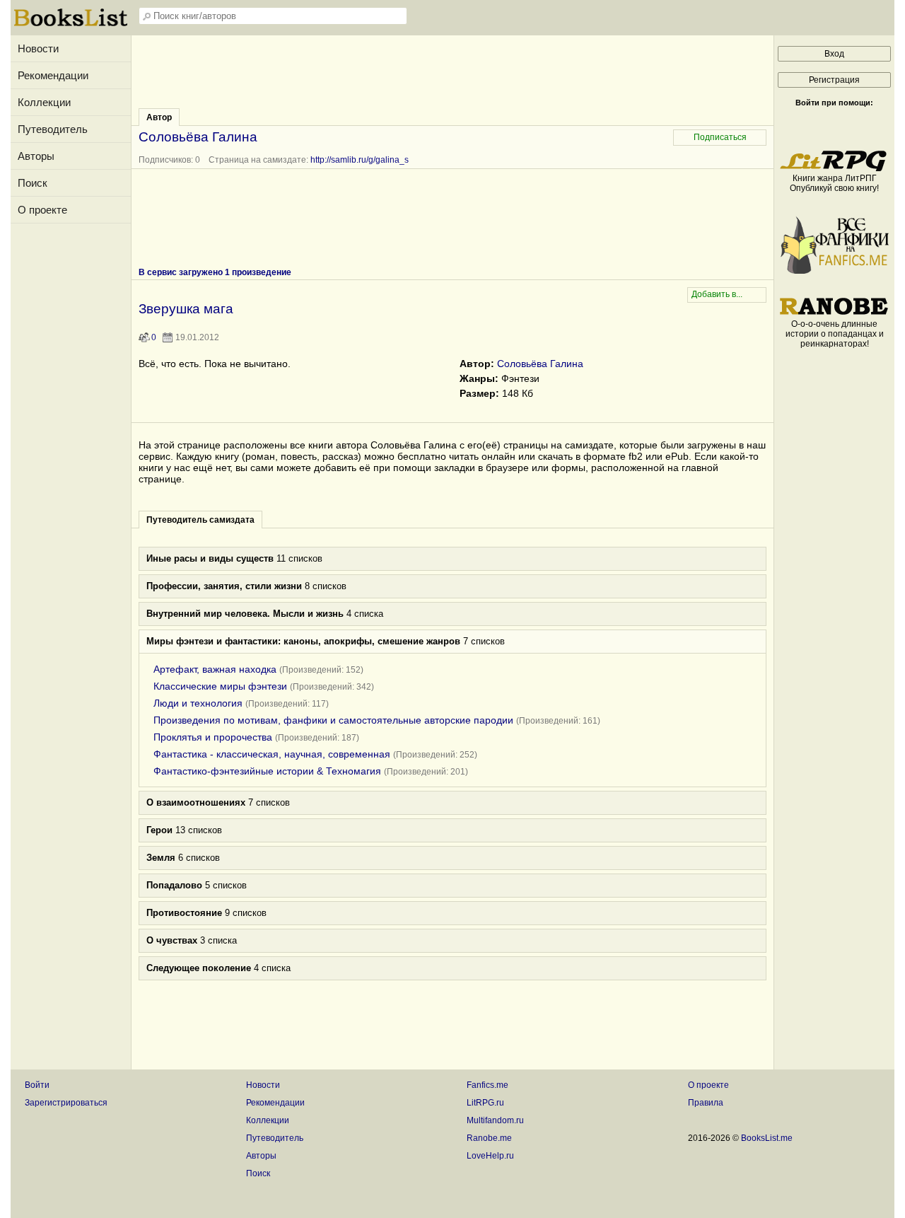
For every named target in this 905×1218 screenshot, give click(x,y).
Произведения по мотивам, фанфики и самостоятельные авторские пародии (333, 720)
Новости (38, 48)
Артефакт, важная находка (214, 669)
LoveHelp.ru (490, 1156)
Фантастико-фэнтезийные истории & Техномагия (267, 771)
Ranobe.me (489, 1138)
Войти (37, 1085)
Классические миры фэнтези (220, 686)
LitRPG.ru (485, 1103)
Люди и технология (198, 703)
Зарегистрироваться (66, 1103)
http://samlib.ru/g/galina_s (359, 160)
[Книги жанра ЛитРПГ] (834, 168)
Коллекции (44, 102)
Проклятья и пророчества (212, 737)
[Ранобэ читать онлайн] (834, 314)
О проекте (42, 210)
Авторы (36, 156)
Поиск (32, 183)
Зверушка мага (186, 308)
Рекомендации (53, 75)
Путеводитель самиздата (200, 520)
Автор (159, 117)
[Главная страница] (70, 24)
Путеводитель (53, 129)
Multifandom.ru (495, 1120)
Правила (705, 1103)
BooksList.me (767, 1138)
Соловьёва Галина (540, 363)
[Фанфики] (834, 271)
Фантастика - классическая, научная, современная (271, 754)
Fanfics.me (487, 1085)
